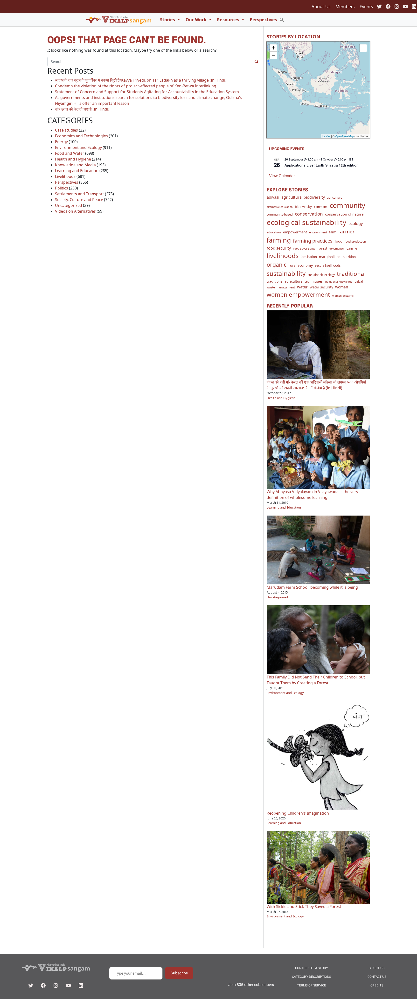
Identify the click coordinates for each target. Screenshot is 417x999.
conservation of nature (344, 214)
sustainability (286, 273)
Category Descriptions (311, 976)
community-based (280, 214)
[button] (281, 19)
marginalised (330, 256)
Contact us (377, 976)
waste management (281, 287)
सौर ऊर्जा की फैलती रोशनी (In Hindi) (82, 109)
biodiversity (303, 206)
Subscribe (179, 972)
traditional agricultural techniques (295, 281)
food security (279, 248)
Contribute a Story (311, 968)
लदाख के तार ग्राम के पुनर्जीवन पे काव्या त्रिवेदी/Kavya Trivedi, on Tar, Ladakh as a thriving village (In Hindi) (140, 80)
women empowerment (298, 294)
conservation (309, 214)
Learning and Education (76, 170)
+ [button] (273, 48)
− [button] (273, 55)
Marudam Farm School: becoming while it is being (312, 587)
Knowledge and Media (75, 165)
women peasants (343, 295)
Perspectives (263, 19)
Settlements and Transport (79, 193)
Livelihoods (65, 176)
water (302, 287)
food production (355, 241)
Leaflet (326, 136)
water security (321, 287)
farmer (346, 231)
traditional (351, 274)
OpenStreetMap (344, 136)
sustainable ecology (321, 275)
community (347, 205)
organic (276, 264)
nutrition (349, 257)
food (338, 241)
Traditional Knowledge (338, 281)
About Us (321, 6)
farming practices (313, 240)
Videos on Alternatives (75, 211)
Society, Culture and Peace (79, 199)
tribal (358, 281)
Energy (61, 141)
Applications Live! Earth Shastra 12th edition (322, 165)
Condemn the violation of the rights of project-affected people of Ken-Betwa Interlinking (135, 86)
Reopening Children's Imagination (298, 813)
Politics (61, 188)
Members (345, 6)
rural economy (301, 265)
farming (279, 240)
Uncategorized (68, 205)
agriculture (334, 198)
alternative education (280, 207)
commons (320, 207)
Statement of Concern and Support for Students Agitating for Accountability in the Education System (147, 91)
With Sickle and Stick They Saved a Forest (304, 906)
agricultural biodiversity (303, 197)
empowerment (295, 232)
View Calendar (282, 175)
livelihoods (283, 255)
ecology (355, 223)
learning (351, 248)
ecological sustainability (306, 222)
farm (332, 232)
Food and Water (69, 153)
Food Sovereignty (304, 248)
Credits (376, 985)
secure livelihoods (328, 265)
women (341, 287)
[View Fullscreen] (363, 48)
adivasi (273, 197)
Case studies (66, 130)
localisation (309, 257)
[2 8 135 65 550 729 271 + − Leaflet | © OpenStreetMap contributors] (318, 90)
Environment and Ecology (78, 147)
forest (322, 248)
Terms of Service (311, 985)
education (274, 232)
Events (366, 6)
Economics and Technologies (81, 136)
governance (336, 248)
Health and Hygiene (73, 159)
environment (318, 232)
